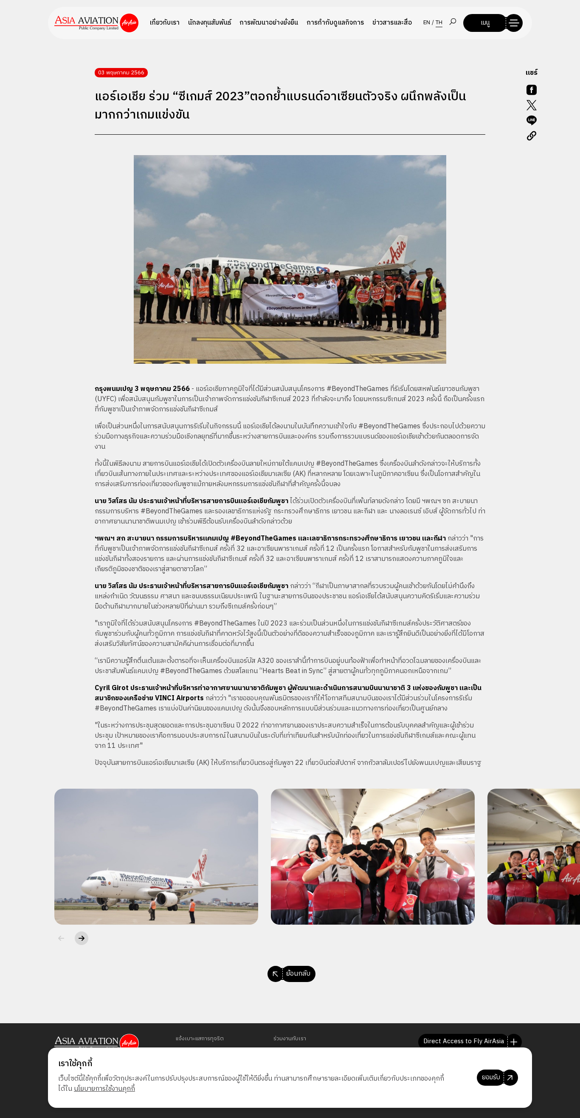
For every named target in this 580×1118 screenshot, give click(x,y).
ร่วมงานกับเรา (289, 1038)
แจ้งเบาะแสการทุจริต (199, 1038)
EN (426, 23)
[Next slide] (81, 938)
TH (439, 23)
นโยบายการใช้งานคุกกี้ (104, 1089)
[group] (156, 857)
